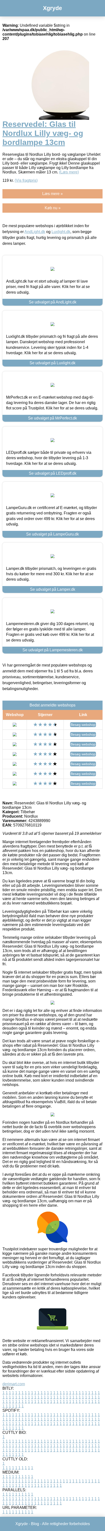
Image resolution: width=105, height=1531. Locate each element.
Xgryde (52, 8)
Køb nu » (53, 208)
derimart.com (13, 1384)
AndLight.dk (34, 232)
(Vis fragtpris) (26, 180)
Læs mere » (52, 194)
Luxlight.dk (61, 232)
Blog (35, 1524)
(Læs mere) (69, 172)
